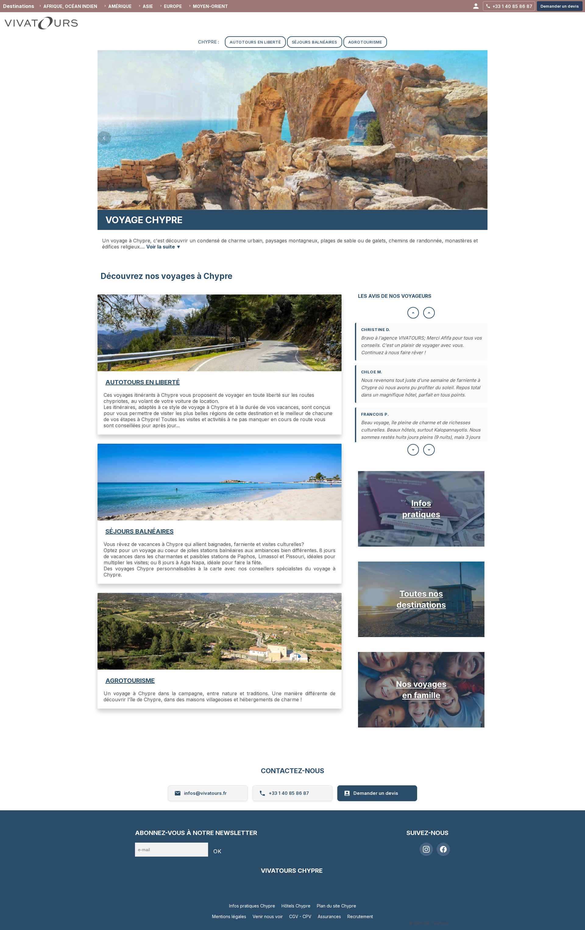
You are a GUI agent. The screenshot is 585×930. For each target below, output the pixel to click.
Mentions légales (229, 916)
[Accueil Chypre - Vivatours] (47, 23)
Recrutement (360, 916)
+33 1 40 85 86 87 (289, 793)
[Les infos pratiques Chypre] (421, 545)
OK (217, 851)
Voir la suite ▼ (163, 247)
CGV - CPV (300, 916)
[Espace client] (476, 6)
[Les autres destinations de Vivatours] (421, 635)
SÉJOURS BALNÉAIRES (139, 531)
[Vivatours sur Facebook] (443, 849)
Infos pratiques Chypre (252, 905)
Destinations (18, 6)
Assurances (329, 916)
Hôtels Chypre (296, 905)
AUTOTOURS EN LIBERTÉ (142, 382)
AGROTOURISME (130, 680)
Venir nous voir (268, 916)
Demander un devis (375, 793)
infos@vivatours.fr (205, 793)
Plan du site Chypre (336, 905)
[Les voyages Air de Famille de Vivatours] (421, 726)
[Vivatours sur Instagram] (426, 849)
